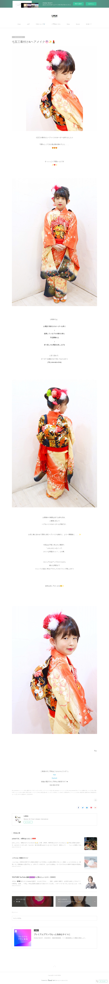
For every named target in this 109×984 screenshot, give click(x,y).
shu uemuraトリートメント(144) (61, 790)
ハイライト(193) (36, 792)
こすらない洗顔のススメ (20, 858)
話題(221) (24, 794)
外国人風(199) (43, 792)
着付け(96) (28, 792)
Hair (54, 775)
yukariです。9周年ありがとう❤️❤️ (24, 838)
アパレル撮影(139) (82, 790)
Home (19, 24)
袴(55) (24, 792)
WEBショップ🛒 (40, 24)
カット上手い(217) (16, 794)
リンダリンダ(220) (52, 792)
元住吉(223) (30, 794)
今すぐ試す (78, 4)
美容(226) (82, 792)
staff (28, 24)
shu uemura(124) (73, 790)
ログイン (91, 4)
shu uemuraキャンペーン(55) (19, 790)
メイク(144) (91, 790)
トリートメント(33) (47, 790)
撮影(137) (29, 790)
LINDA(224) (67, 792)
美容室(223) (93, 792)
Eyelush (54, 778)
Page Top (54, 967)
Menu (68, 24)
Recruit (78, 24)
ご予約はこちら (56, 24)
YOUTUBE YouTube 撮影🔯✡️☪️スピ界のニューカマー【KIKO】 (34, 877)
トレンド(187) (18, 792)
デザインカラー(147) (37, 790)
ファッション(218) (74, 792)
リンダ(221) (60, 792)
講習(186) (87, 792)
